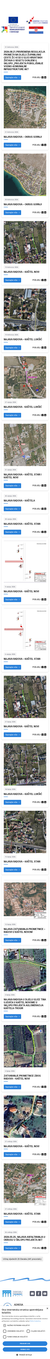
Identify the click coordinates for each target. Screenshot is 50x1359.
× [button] (47, 1308)
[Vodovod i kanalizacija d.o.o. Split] (12, 1292)
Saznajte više (11, 77)
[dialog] (25, 1332)
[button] (25, 1354)
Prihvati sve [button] (25, 1344)
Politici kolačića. (35, 1321)
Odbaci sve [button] (25, 1349)
